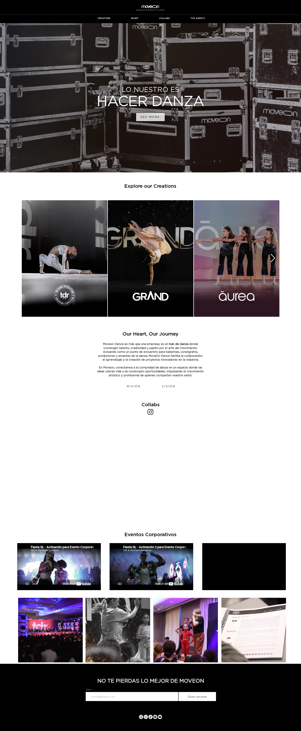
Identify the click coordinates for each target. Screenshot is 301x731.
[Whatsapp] (146, 717)
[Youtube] (160, 717)
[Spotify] (155, 717)
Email (88, 690)
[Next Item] (272, 258)
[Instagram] (141, 717)
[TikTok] (150, 717)
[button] (134, 386)
